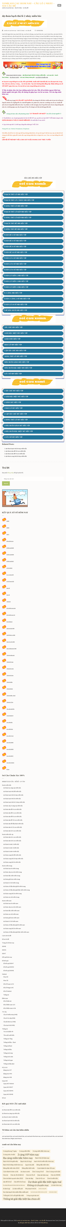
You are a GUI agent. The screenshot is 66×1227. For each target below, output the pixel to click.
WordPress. (44, 1222)
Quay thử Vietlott (10, 762)
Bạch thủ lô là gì (26, 1161)
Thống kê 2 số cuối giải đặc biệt (13, 1195)
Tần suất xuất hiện (10, 709)
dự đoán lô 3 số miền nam (10, 921)
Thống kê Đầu (9, 682)
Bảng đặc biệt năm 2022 (11, 1168)
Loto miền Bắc (10, 722)
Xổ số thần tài (9, 621)
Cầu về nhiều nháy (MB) (11, 648)
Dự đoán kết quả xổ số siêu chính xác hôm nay (14, 1185)
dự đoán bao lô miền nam (10, 903)
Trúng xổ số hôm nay (8, 943)
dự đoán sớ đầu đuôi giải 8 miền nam (14, 925)
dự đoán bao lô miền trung (11, 868)
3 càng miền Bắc (24, 1151)
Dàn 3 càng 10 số (38, 1171)
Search (6, 483)
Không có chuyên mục (38, 1185)
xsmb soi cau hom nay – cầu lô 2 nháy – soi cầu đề (28, 4)
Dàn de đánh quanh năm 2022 (13, 1178)
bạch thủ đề (29, 1165)
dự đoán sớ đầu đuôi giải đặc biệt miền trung (16, 890)
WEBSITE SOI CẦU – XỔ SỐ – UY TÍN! (13, 781)
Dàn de (5, 1175)
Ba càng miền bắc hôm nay (18, 1157)
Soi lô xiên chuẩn (53, 1192)
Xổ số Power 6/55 (8, 984)
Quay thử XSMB (10, 742)
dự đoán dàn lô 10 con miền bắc (12, 827)
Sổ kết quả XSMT (10, 561)
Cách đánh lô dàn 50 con (46, 1168)
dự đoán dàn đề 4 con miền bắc (15, 453)
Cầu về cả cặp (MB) (11, 641)
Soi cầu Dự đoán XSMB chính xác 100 (39, 1192)
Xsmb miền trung (7, 865)
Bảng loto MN (7, 1073)
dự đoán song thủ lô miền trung (12, 893)
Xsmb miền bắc (6, 785)
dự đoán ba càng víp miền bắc (12, 788)
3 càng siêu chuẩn (9, 1154)
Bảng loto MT (7, 1070)
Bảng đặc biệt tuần (28, 1168)
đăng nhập (11, 472)
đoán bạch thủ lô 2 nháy (13, 75)
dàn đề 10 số (7, 1182)
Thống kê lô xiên (10, 668)
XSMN (8, 527)
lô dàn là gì (6, 1189)
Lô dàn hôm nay (56, 1185)
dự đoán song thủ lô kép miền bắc (16, 456)
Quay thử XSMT (10, 756)
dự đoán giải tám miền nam (11, 917)
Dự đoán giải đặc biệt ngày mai (44, 1181)
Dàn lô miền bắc (52, 1178)
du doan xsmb (14, 77)
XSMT (8, 534)
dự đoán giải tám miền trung (11, 879)
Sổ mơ (8, 769)
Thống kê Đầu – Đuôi (11, 695)
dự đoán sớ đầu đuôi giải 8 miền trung (14, 886)
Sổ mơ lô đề (5, 939)
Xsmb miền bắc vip (7, 834)
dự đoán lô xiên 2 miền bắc (11, 844)
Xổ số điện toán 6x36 (11, 608)
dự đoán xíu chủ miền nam (11, 914)
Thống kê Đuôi (10, 688)
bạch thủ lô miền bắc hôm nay (44, 1161)
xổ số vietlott (9, 568)
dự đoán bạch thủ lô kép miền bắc (16, 448)
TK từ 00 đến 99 (10, 715)
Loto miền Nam (10, 729)
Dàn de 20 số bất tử (17, 1175)
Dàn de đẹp (29, 1178)
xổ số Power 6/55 (10, 581)
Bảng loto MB (7, 1077)
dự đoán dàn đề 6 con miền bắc (12, 813)
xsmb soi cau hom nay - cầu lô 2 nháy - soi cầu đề (17, 30)
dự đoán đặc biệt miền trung (11, 875)
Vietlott (4, 974)
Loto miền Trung (10, 735)
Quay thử (5, 1081)
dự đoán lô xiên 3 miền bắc (11, 848)
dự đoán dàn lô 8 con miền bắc (12, 840)
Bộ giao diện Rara (25, 1222)
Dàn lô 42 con (40, 1178)
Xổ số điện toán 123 (11, 615)
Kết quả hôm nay (7, 957)
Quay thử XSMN (10, 749)
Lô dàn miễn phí (18, 1189)
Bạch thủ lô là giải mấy (10, 1161)
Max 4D (8, 594)
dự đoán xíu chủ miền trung (11, 897)
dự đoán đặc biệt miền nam (11, 910)
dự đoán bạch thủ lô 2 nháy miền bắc (14, 802)
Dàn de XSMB (55, 1175)
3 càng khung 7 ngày (10, 1151)
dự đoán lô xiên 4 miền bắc (11, 851)
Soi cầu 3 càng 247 (42, 1188)
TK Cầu (4, 1012)
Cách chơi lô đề (6, 935)
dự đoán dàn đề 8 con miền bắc (12, 816)
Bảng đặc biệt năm (43, 1165)
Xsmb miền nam (6, 900)
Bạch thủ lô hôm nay (42, 1158)
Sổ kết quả (5, 960)
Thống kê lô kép (10, 675)
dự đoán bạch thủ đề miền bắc (12, 791)
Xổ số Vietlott (7, 991)
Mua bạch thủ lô (30, 1189)
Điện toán (5, 998)
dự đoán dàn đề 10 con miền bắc (16, 451)
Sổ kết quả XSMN (10, 554)
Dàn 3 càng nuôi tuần (53, 1171)
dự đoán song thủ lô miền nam (12, 928)
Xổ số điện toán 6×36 (9, 1008)
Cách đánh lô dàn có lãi (10, 1171)
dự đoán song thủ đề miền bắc (12, 855)
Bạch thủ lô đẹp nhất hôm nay (13, 1165)
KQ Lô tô (4, 1067)
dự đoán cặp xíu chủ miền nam (12, 907)
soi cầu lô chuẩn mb (42, 77)
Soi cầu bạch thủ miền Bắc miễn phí (15, 1192)
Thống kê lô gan (10, 662)
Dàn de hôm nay (42, 1175)
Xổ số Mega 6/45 (8, 987)
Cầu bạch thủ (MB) (10, 628)
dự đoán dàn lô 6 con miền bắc (12, 837)
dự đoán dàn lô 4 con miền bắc (12, 831)
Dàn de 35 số (30, 1175)
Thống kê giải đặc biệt (32, 1195)
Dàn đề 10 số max (20, 1182)
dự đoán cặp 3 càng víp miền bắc (13, 805)
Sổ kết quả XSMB (10, 548)
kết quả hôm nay (10, 541)
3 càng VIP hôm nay (28, 1154)
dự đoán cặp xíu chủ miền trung (12, 872)
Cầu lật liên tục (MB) (11, 635)
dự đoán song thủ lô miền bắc (12, 862)
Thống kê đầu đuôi (11, 655)
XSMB (8, 521)
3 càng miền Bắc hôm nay (41, 1151)
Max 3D (8, 588)
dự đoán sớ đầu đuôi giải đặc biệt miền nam (16, 932)
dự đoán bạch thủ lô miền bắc (12, 798)
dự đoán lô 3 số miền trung (11, 883)
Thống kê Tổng (10, 702)
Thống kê (9, 601)
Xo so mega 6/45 (10, 574)
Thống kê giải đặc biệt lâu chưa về (21, 1198)
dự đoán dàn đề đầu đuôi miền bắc (13, 823)
